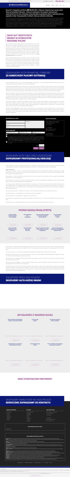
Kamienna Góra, (19, 445)
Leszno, (50, 442)
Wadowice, (29, 438)
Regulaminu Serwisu (23, 134)
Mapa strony (46, 462)
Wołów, (12, 446)
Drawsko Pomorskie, (56, 444)
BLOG (61, 5)
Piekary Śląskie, (19, 440)
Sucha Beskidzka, (14, 438)
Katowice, (62, 439)
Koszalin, (33, 444)
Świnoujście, (14, 444)
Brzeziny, (57, 452)
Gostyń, (40, 442)
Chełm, (44, 455)
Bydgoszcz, (62, 448)
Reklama (51, 462)
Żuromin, (55, 458)
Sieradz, (31, 452)
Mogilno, (28, 448)
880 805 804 (60, 1)
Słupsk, (29, 450)
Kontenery (8, 416)
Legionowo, (14, 458)
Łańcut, (31, 456)
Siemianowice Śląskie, (50, 439)
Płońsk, (51, 458)
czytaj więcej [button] (15, 340)
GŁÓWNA (48, 5)
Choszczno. (60, 444)
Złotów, (13, 443)
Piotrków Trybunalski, (53, 452)
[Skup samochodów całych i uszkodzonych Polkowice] (27, 221)
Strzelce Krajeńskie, (21, 441)
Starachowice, (27, 453)
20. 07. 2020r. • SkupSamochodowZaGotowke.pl (14, 360)
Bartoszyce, (41, 451)
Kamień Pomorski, (24, 444)
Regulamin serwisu (20, 462)
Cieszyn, (32, 440)
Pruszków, (39, 458)
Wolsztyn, (60, 442)
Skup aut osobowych (30, 412)
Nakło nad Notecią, (25, 448)
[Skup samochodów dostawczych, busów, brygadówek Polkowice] (12, 234)
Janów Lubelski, (20, 455)
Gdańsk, (43, 450)
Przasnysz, (12, 459)
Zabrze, (7, 440)
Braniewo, (16, 451)
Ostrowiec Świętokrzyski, (17, 453)
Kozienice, (20, 459)
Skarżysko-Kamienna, (23, 453)
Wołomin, (23, 458)
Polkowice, (39, 445)
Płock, (35, 459)
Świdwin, (46, 444)
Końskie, (13, 453)
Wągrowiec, (11, 443)
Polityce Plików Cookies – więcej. (46, 473)
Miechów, (56, 438)
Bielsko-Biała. (35, 440)
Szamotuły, (24, 443)
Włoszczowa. (50, 453)
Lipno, (38, 448)
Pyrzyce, (51, 444)
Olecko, (33, 451)
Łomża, (30, 457)
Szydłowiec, (29, 459)
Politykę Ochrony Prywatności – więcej (5, 471)
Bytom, (22, 440)
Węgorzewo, (38, 451)
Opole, (9, 447)
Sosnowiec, (17, 439)
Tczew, (40, 450)
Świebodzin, (37, 441)
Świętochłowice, (46, 439)
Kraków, (54, 438)
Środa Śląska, (7, 446)
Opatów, (40, 453)
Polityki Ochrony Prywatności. (32, 134)
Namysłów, (31, 447)
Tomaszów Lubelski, (35, 455)
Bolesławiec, (14, 445)
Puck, (21, 450)
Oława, (60, 445)
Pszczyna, (9, 439)
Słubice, (18, 441)
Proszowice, (49, 438)
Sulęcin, (25, 441)
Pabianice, (61, 452)
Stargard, (29, 444)
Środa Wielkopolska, (20, 443)
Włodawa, (48, 455)
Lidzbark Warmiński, (47, 451)
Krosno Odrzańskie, (31, 441)
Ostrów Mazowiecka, (8, 459)
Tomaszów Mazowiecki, (40, 452)
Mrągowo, (51, 451)
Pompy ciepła (9, 412)
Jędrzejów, (38, 453)
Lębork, (27, 450)
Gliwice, (8, 440)
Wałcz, (43, 444)
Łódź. (63, 452)
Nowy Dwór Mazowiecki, (32, 458)
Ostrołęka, (62, 458)
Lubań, (22, 445)
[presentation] (62, 296)
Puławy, (10, 455)
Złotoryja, (30, 445)
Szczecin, (31, 444)
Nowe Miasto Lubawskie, (21, 451)
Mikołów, (15, 439)
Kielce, (11, 453)
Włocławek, (33, 448)
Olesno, (15, 447)
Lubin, (37, 445)
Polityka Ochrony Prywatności (29, 462)
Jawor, (17, 445)
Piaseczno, (37, 458)
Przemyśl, (39, 456)
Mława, (49, 458)
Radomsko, (45, 452)
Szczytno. (58, 451)
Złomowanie (9, 417)
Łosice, (41, 459)
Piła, (8, 443)
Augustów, (18, 457)
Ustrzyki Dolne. (56, 456)
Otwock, (21, 458)
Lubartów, (29, 455)
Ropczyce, (29, 456)
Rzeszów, (27, 456)
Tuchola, (13, 448)
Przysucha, (24, 459)
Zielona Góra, (27, 441)
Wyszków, (15, 459)
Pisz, (34, 451)
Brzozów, (53, 456)
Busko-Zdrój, (30, 453)
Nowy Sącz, (39, 438)
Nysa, (29, 447)
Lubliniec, (28, 440)
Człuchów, (51, 450)
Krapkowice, (18, 447)
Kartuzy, (15, 450)
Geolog (28, 417)
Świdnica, (50, 445)
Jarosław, (44, 456)
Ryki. (60, 455)
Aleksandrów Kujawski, (41, 448)
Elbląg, (14, 451)
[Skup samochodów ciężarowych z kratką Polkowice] (57, 221)
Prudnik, (27, 447)
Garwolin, (39, 459)
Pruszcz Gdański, (11, 450)
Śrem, (17, 443)
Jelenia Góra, (11, 445)
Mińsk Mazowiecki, (17, 458)
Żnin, (21, 448)
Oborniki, (15, 443)
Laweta (8, 419)
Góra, (35, 445)
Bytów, (25, 450)
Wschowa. (43, 441)
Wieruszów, (26, 452)
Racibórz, (37, 439)
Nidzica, (53, 451)
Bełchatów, (49, 452)
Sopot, (47, 450)
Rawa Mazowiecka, (10, 452)
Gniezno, (30, 442)
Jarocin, (13, 442)
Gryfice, (19, 444)
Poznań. (26, 443)
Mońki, (13, 457)
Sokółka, (40, 457)
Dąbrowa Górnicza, (23, 439)
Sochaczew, (53, 459)
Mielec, (19, 456)
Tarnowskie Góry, (25, 440)
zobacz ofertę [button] (12, 225)
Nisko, (17, 456)
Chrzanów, (36, 438)
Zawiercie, (27, 439)
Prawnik (28, 416)
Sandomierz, (44, 453)
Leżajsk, (21, 456)
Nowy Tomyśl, (55, 442)
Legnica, (32, 445)
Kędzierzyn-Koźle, (24, 447)
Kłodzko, (48, 445)
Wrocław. (14, 446)
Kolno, (32, 457)
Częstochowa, (15, 440)
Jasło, (50, 456)
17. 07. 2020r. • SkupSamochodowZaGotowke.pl (54, 360)
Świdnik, (23, 455)
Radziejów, (36, 448)
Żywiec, (30, 440)
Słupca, (34, 442)
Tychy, (11, 439)
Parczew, (55, 455)
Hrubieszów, (41, 455)
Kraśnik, (16, 455)
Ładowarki (28, 421)
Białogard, (37, 444)
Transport (8, 418)
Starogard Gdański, (37, 450)
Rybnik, (39, 439)
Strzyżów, (25, 456)
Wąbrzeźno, (46, 448)
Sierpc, (37, 459)
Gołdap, (36, 451)
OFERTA (56, 5)
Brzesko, (27, 438)
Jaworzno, (20, 439)
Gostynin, (33, 459)
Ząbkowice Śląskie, (53, 445)
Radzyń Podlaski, (51, 455)
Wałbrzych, (42, 445)
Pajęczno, (35, 452)
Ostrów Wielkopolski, (20, 442)
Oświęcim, (32, 438)
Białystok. (43, 457)
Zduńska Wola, (23, 452)
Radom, (27, 459)
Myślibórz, (53, 444)
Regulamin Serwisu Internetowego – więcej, (17, 471)
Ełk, (29, 451)
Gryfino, (21, 444)
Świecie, (15, 448)
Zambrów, (20, 457)
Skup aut (8, 413)
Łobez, (42, 444)
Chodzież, (63, 442)
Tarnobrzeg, (11, 456)
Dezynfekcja (29, 418)
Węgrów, (49, 459)
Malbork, (33, 450)
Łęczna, (25, 455)
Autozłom (8, 414)
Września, (38, 442)
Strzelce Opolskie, (12, 447)
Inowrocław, (30, 448)
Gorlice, (44, 438)
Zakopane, (11, 438)
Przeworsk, (36, 456)
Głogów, (34, 445)
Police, (27, 444)
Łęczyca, (16, 452)
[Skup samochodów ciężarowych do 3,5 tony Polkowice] (27, 234)
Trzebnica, (10, 446)
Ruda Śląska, (54, 439)
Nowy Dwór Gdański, (18, 450)
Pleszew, (27, 442)
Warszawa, (11, 458)
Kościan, (48, 442)
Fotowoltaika (29, 414)
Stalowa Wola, (14, 456)
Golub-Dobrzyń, (54, 448)
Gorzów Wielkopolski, (11, 441)
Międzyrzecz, (15, 441)
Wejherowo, (23, 450)
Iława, (17, 451)
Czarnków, (7, 443)
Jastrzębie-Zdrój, (42, 439)
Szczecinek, (48, 444)
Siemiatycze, (28, 457)
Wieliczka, (46, 438)
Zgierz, (59, 452)
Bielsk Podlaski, (37, 457)
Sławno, (35, 444)
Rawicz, (58, 442)
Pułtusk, (53, 458)
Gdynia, (45, 450)
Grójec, (50, 459)
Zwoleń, (31, 459)
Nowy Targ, (18, 438)
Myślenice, (52, 438)
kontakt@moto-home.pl (48, 1)
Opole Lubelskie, (13, 455)
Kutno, (17, 452)
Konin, (33, 442)
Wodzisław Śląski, (34, 439)
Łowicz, (14, 452)
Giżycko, (31, 451)
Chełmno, (57, 448)
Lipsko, (22, 459)
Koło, (31, 442)
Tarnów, (20, 438)
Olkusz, (34, 438)
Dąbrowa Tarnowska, (23, 438)
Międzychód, (52, 442)
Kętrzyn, (44, 451)
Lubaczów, (42, 456)
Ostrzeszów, (24, 442)
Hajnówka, (34, 457)
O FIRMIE (52, 5)
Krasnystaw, (38, 455)
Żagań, (39, 441)
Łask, (37, 452)
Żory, (30, 439)
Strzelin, (62, 445)
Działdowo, (28, 451)
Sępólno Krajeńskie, (19, 448)
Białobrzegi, (17, 459)
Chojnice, (49, 450)
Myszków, (11, 440)
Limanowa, (42, 438)
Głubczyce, (34, 447)
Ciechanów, (47, 458)
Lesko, (46, 456)
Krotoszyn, (17, 442)
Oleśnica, (58, 445)
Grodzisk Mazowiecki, (27, 458)
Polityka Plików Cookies (37, 462)
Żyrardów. (55, 459)
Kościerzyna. (54, 450)
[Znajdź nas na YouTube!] (7, 1)
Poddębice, (33, 452)
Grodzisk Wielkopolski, (44, 442)
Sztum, (41, 450)
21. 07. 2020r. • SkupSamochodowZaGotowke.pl (14, 336)
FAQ (63, 5)
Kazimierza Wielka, (34, 453)
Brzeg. (36, 447)
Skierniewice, (19, 452)
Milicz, (56, 445)
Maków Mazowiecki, (58, 458)
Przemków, (7, 428)
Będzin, (29, 439)
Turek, (36, 442)
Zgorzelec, (28, 445)
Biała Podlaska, (57, 455)
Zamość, (32, 455)
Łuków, (18, 455)
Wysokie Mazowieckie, (24, 457)
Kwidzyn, (31, 450)
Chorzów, (60, 439)
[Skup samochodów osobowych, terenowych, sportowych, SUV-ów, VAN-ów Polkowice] (42, 221)
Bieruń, (13, 439)
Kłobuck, (13, 440)
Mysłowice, (57, 439)
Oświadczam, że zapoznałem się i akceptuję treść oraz (22, 134)
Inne (42, 462)
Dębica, (22, 456)
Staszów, (47, 453)
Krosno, (49, 456)
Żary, (41, 441)
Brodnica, (59, 448)
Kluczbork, (20, 447)
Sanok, (47, 456)
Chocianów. (10, 428)
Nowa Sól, (35, 441)
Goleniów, (17, 444)
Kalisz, (11, 442)
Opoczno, (47, 452)
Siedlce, (42, 459)
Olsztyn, (56, 451)
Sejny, (12, 457)
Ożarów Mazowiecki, (43, 458)
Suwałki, (10, 457)
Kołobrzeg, (40, 444)
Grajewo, (15, 457)
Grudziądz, (50, 448)
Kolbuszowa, (33, 456)
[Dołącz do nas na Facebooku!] (6, 1)
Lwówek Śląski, (25, 445)
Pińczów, (42, 453)
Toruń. (6, 449)
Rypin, (48, 448)
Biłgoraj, (46, 455)
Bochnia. (58, 438)
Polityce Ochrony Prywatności (19, 140)
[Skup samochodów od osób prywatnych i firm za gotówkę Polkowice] (12, 221)
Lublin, (27, 455)
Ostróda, (25, 451)
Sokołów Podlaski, (46, 459)
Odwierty (28, 419)
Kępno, (15, 442)
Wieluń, (29, 452)
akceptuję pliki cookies (34, 475)
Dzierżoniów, (45, 445)
